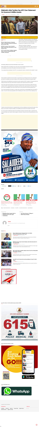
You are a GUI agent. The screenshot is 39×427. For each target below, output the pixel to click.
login (4, 268)
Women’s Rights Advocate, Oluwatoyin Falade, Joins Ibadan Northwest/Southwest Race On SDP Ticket (9, 43)
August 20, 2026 (20, 261)
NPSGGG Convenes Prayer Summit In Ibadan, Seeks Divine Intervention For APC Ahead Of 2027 (8, 47)
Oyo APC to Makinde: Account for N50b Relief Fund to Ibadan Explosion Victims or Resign (19, 202)
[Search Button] (37, 6)
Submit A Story (21, 408)
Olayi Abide (15, 261)
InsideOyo (2, 408)
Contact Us (7, 408)
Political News (13, 14)
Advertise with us (3, 409)
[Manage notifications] (36, 425)
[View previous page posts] (8, 55)
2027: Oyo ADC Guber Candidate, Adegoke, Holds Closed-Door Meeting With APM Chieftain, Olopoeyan (9, 51)
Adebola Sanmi (16, 235)
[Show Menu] (35, 6)
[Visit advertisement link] (19, 156)
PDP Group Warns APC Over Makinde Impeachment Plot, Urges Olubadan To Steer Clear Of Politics (6, 202)
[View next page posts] (10, 55)
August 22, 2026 (21, 235)
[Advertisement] (19, 1)
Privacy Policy (16, 408)
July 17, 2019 (8, 14)
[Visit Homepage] (3, 6)
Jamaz (3, 14)
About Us (11, 408)
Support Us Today (10, 409)
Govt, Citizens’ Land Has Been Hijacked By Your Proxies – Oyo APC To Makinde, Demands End (31, 202)
